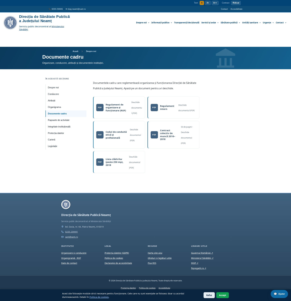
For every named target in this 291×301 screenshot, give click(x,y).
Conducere (53, 94)
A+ (208, 3)
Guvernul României (202, 252)
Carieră (51, 139)
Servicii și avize (208, 22)
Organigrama (54, 107)
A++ (215, 3)
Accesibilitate (164, 288)
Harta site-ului (155, 252)
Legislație (52, 146)
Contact (280, 22)
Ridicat (236, 3)
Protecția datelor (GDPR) (117, 252)
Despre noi (141, 22)
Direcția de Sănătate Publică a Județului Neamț (44, 19)
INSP (194, 263)
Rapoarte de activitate (58, 120)
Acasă (75, 51)
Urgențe (267, 22)
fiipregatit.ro (198, 268)
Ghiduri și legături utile (160, 258)
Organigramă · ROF (71, 258)
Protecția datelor (56, 133)
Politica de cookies (99, 296)
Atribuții (51, 100)
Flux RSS (152, 263)
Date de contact (69, 263)
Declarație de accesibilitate (118, 263)
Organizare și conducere (73, 252)
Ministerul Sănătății (202, 258)
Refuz (209, 295)
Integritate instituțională (59, 126)
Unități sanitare (250, 22)
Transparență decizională (186, 22)
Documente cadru (57, 113)
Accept (222, 295)
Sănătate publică (229, 22)
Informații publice (160, 22)
